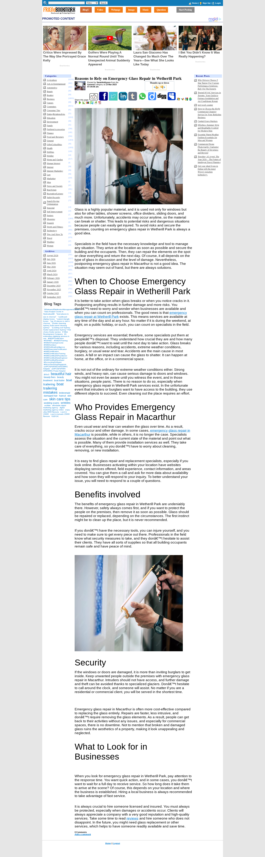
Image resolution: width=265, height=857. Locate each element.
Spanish (50, 222)
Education (51, 117)
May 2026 (51, 266)
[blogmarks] (80, 103)
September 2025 (54, 296)
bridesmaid (64, 393)
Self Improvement (55, 211)
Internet (50, 167)
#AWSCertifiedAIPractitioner (55, 356)
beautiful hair (61, 374)
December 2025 (54, 285)
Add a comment (83, 834)
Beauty (50, 91)
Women (50, 245)
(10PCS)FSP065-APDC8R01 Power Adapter (54, 370)
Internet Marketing (55, 170)
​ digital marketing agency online (54, 409)
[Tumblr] (133, 100)
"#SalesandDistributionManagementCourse (62, 309)
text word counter (205, 104)
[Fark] (76, 103)
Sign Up (206, 3)
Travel (49, 238)
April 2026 (51, 270)
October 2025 (53, 293)
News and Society (55, 185)
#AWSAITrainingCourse (53, 343)
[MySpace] (171, 100)
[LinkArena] (84, 103)
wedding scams (51, 403)
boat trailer (59, 380)
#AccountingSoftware (53, 362)
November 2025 (54, 289)
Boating (50, 95)
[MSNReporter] (182, 100)
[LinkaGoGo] (88, 103)
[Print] (96, 103)
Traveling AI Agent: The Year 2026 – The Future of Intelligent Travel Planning (209, 159)
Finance (50, 133)
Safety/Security (53, 197)
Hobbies (50, 151)
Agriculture (52, 80)
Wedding (51, 241)
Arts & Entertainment (56, 83)
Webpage (115, 10)
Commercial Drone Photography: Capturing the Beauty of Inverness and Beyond (208, 148)
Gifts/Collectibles (54, 144)
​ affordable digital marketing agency (54, 406)
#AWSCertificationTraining (54, 354)
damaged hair (51, 396)
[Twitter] (113, 100)
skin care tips (59, 399)
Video (100, 10)
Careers (50, 102)
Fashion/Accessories (56, 129)
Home (195, 3)
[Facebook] (103, 100)
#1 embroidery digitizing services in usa (56, 336)
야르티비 (55, 416)
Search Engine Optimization (53, 202)
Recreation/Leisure (55, 193)
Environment (52, 121)
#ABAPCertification (56, 338)
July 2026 (51, 259)
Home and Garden (55, 159)
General (50, 140)
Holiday (50, 155)
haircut (62, 396)
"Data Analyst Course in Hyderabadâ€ (53, 313)
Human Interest (53, 163)
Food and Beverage (55, 136)
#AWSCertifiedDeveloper (54, 360)
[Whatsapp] (142, 100)
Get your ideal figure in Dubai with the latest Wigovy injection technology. (208, 170)
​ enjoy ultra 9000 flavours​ (56, 411)
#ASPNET (48, 341)
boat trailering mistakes (53, 388)
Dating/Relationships (56, 114)
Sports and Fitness (55, 226)
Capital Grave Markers (208, 121)
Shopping (51, 219)
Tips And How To (55, 234)
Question (161, 10)
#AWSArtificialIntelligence (54, 347)
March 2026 (52, 274)
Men (49, 182)
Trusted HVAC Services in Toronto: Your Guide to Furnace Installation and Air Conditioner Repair (209, 97)
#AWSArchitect (50, 345)
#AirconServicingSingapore (55, 364)
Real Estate (51, 189)
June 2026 (51, 262)
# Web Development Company (55, 333)
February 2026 (53, 278)
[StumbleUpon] (190, 100)
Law (49, 174)
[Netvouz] (92, 103)
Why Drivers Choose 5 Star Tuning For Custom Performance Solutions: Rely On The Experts (208, 84)
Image (131, 10)
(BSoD (46, 374)
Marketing (51, 178)
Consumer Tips (53, 110)
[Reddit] (94, 100)
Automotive (52, 87)
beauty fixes (50, 377)
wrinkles (65, 402)
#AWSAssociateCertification (55, 349)
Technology (52, 230)
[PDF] (100, 103)
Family (50, 125)
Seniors (50, 215)
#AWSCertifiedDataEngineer (55, 358)
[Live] (178, 100)
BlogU (86, 10)
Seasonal (51, 207)
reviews (132, 818)
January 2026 (53, 281)
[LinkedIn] (123, 100)
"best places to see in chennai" (56, 315)
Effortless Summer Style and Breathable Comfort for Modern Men (208, 127)
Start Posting (185, 10)
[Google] (186, 100)
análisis (47, 405)
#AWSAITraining (61, 341)
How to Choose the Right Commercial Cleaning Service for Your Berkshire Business (209, 113)
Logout (116, 843)
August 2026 (52, 255)
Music (145, 10)
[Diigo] (152, 100)
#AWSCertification (51, 351)
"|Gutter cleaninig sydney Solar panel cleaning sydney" (55, 325)
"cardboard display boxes (55, 318)
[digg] (162, 100)
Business (51, 98)
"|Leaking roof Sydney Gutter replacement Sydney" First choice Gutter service (57, 330)
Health (50, 148)
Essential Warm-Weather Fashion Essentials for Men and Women (208, 137)
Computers (51, 106)
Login (218, 3)
